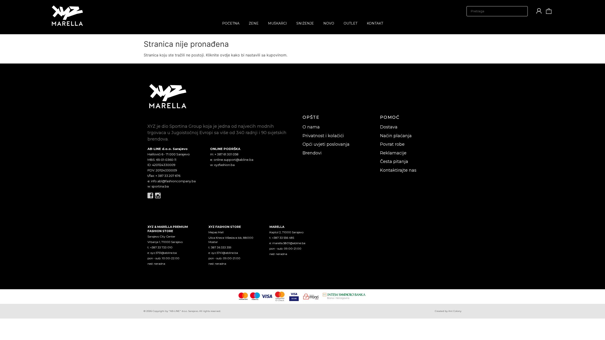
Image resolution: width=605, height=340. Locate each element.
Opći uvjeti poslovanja (326, 144)
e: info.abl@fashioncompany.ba (171, 181)
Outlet (350, 23)
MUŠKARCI (277, 23)
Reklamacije (393, 153)
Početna (230, 23)
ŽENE (254, 23)
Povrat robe (392, 144)
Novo (328, 23)
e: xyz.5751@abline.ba (162, 253)
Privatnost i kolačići (323, 135)
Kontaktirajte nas (398, 170)
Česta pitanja (394, 161)
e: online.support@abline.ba (231, 160)
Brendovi (312, 153)
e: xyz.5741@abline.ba (223, 253)
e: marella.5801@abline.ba (287, 243)
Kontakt (375, 23)
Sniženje (305, 23)
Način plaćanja (396, 135)
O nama (311, 127)
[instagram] (158, 195)
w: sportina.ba (158, 186)
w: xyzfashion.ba (222, 165)
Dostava (389, 127)
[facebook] (150, 195)
